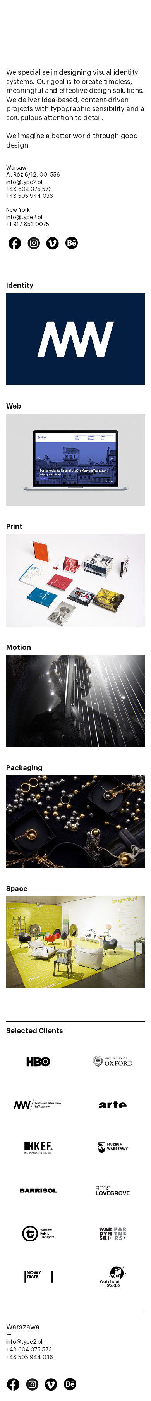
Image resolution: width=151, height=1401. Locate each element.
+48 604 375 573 (29, 189)
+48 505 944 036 (29, 196)
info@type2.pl (24, 1342)
